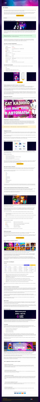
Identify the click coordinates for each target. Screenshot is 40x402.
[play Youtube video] (20, 109)
